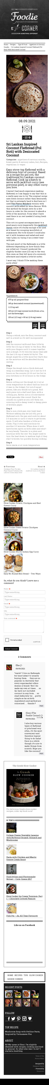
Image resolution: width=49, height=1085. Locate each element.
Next (35, 469)
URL (5, 611)
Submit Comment (11, 649)
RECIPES (18, 975)
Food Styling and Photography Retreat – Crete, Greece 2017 (21, 877)
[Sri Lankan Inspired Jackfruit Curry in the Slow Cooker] (26, 1003)
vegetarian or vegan (15, 164)
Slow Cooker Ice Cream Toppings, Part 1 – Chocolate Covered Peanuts (24, 897)
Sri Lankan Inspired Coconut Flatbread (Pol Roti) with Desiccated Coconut (23, 149)
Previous (13, 469)
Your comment (10, 618)
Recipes (13, 44)
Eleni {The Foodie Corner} (33, 714)
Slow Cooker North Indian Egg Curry (21, 551)
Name (6, 589)
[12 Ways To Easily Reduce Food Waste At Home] (17, 994)
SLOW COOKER (36, 975)
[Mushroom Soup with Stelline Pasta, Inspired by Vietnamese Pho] (9, 994)
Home (6, 44)
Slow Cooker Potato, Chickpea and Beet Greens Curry (22, 504)
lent (37, 162)
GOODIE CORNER (15, 979)
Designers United (38, 1066)
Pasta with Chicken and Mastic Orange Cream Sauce (21, 858)
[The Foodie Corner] (24, 21)
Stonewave (40, 1071)
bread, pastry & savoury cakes (20, 162)
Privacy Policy (39, 1058)
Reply (41, 706)
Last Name (8, 596)
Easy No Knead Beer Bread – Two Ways (22, 573)
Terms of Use (40, 1056)
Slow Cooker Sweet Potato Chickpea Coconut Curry (21, 528)
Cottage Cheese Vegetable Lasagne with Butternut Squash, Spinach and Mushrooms (23, 837)
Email (6, 603)
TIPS (26, 975)
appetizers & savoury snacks (31, 159)
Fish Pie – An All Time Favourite (22, 915)
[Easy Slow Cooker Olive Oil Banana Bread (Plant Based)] (35, 1003)
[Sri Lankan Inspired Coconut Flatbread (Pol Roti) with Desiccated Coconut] (27, 85)
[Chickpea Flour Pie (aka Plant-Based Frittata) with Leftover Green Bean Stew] (9, 1003)
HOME (10, 975)
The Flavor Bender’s (21, 203)
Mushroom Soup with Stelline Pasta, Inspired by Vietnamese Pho (22, 1032)
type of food (22, 44)
